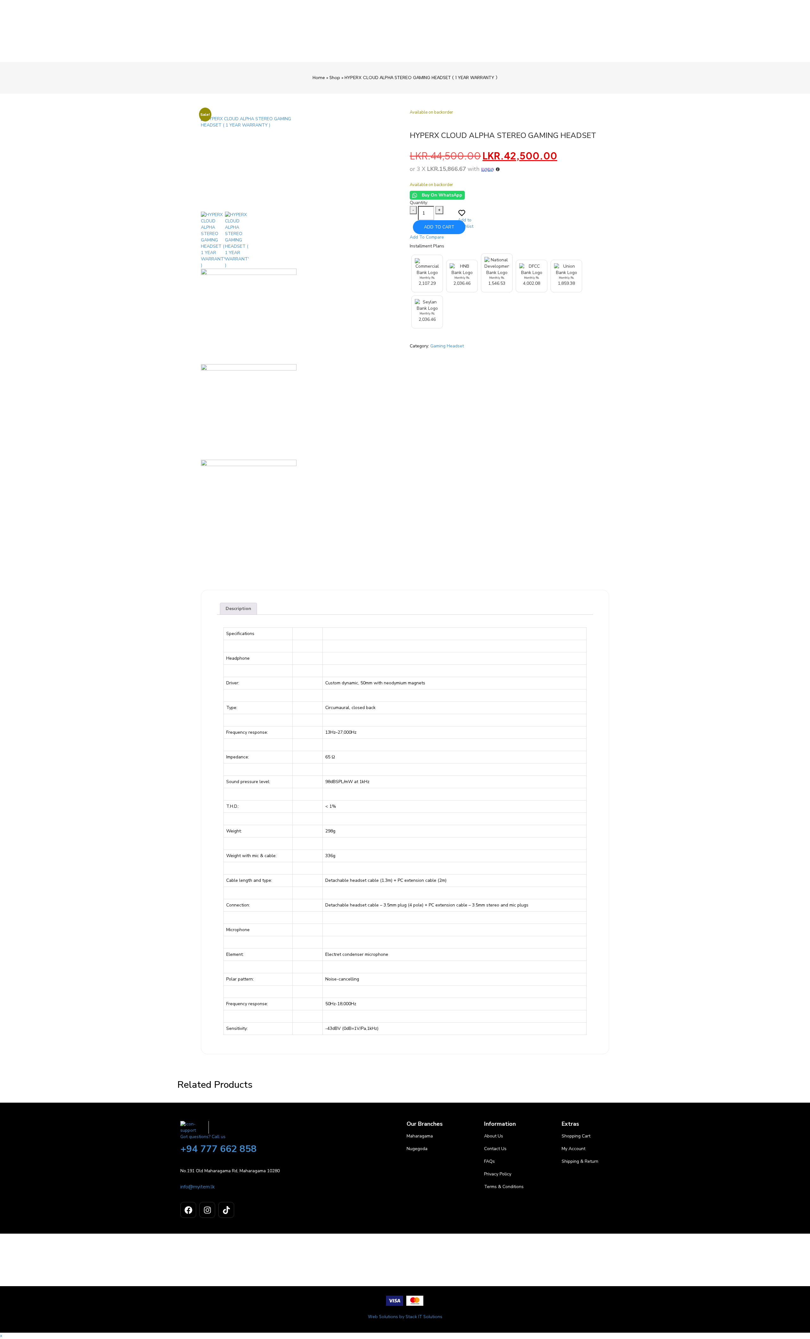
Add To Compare (427, 237)
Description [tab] (238, 609)
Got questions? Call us (203, 1137)
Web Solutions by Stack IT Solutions (405, 1316)
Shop (334, 77)
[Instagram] (207, 1210)
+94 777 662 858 (218, 1149)
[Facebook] (188, 1210)
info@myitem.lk (197, 1186)
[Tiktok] (226, 1210)
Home (319, 77)
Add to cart (439, 227)
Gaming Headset (447, 346)
